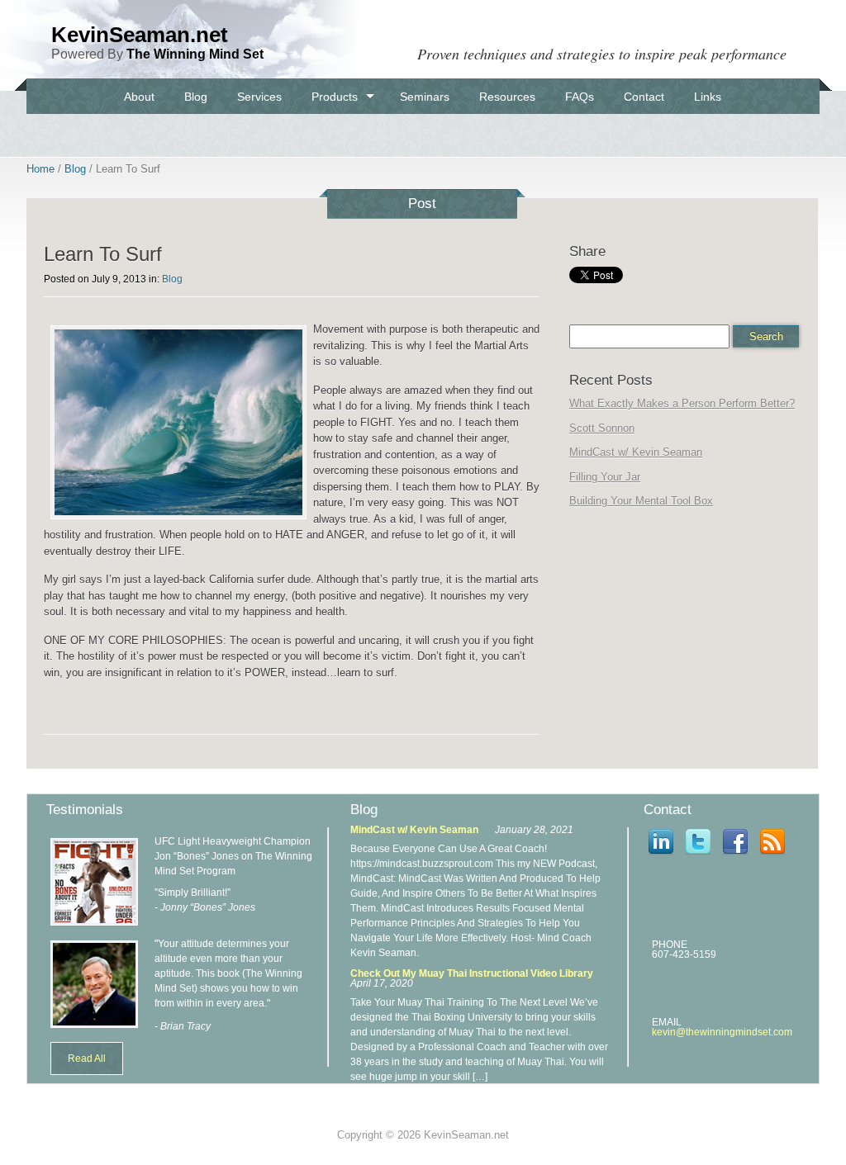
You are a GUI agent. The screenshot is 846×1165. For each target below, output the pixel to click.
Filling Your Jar (604, 477)
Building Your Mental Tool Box (641, 501)
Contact (644, 96)
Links (707, 96)
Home (40, 169)
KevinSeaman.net (139, 34)
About (139, 96)
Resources (507, 96)
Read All (87, 1058)
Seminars (424, 96)
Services (259, 96)
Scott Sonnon (601, 428)
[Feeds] (772, 856)
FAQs (579, 96)
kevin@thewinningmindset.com (722, 1032)
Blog (195, 96)
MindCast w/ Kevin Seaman (635, 452)
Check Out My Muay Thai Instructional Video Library (471, 973)
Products (334, 96)
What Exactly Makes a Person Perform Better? (682, 403)
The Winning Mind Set (195, 54)
